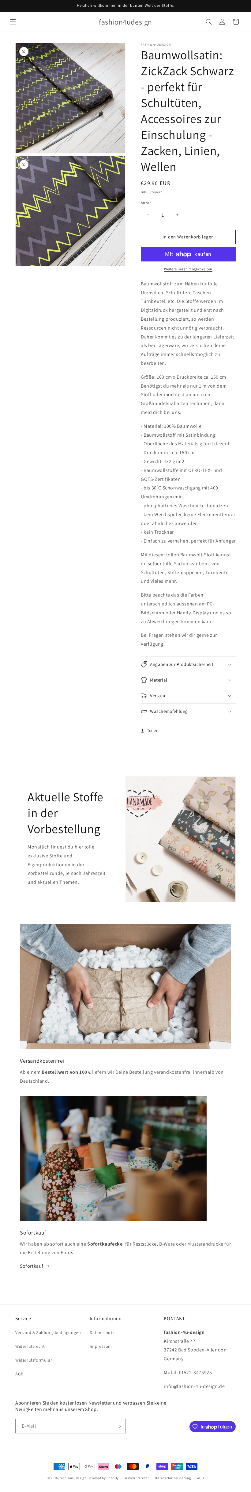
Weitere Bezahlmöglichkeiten (188, 269)
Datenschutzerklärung (173, 1478)
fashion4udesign (73, 1478)
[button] (13, 22)
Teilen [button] (153, 730)
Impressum (101, 1346)
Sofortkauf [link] (31, 1266)
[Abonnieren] (118, 1426)
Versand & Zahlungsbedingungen (48, 1332)
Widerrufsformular (33, 1360)
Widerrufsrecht (30, 1346)
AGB (19, 1374)
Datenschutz (102, 1332)
